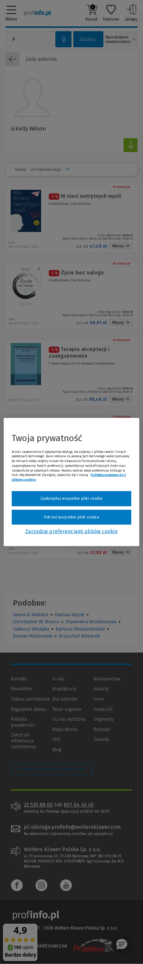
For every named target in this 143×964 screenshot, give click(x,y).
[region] (72, 482)
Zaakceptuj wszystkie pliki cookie (71, 498)
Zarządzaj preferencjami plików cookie (71, 531)
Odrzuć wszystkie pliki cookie (71, 516)
